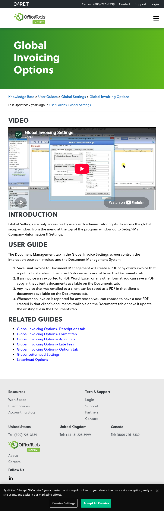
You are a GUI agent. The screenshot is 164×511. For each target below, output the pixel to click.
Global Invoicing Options (109, 96)
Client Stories (19, 405)
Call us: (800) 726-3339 (98, 4)
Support (140, 4)
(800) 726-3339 (25, 434)
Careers (14, 461)
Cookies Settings (63, 503)
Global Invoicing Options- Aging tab (46, 338)
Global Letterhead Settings (38, 354)
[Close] (157, 490)
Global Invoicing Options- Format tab (47, 333)
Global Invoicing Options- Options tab (47, 349)
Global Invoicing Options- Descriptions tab (51, 328)
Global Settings (73, 96)
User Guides (48, 96)
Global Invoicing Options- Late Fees (45, 344)
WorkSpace (17, 399)
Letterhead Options (32, 359)
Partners (91, 412)
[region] (82, 497)
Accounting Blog (21, 412)
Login (155, 4)
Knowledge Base (21, 96)
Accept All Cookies (96, 503)
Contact (124, 4)
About (13, 455)
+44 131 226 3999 (78, 434)
